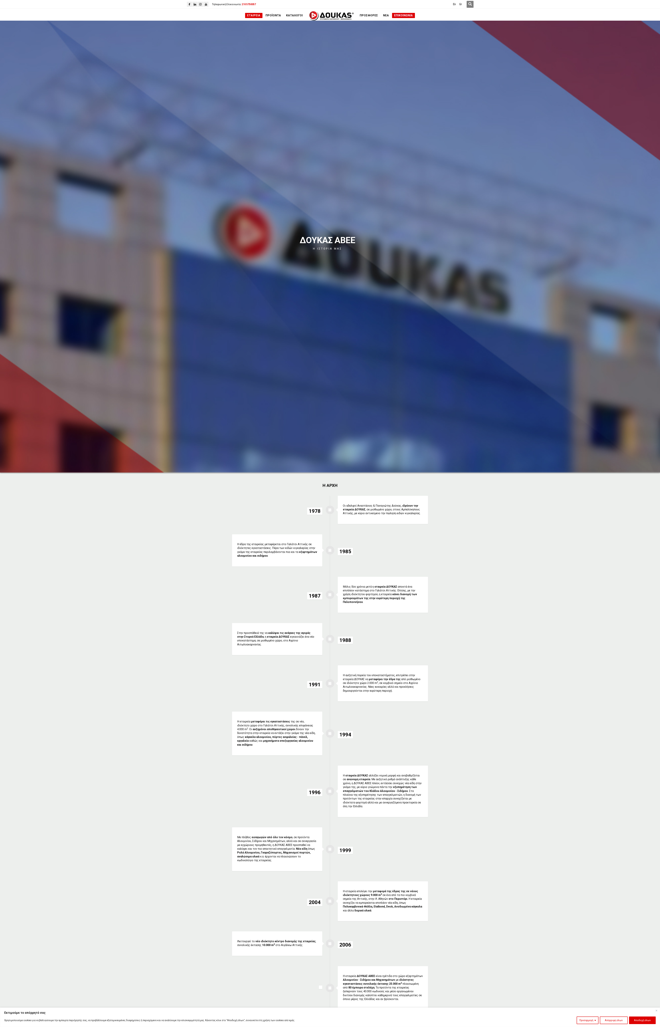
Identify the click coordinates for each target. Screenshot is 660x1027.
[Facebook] (189, 4)
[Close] (656, 1010)
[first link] (470, 4)
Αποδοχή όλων (642, 1020)
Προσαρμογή (586, 1020)
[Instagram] (200, 4)
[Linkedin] (194, 4)
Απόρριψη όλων (614, 1020)
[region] (330, 1017)
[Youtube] (205, 4)
